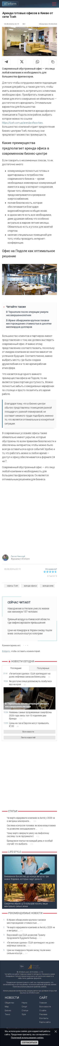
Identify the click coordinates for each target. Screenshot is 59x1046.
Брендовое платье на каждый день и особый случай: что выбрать (30, 842)
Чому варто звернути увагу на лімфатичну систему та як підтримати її (28, 835)
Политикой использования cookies (27, 1037)
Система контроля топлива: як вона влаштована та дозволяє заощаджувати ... (31, 827)
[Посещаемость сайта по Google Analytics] (34, 967)
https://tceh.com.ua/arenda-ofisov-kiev (22, 122)
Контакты (43, 1018)
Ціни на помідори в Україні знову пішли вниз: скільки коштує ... (29, 952)
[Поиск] (48, 3)
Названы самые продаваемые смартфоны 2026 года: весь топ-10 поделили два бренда (30, 715)
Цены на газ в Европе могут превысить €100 (29, 725)
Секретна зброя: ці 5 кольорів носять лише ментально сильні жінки (26, 905)
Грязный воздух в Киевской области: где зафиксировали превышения (29, 621)
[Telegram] (6, 62)
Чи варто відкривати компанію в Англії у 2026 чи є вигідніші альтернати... (31, 819)
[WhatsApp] (37, 62)
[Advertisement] (29, 518)
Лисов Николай (18, 556)
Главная (43, 1003)
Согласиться (29, 1042)
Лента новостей (28, 737)
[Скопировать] (53, 62)
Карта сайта (44, 1022)
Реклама (43, 1014)
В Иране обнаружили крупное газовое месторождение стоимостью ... (26, 921)
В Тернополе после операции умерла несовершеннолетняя (27, 313)
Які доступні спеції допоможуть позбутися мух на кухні (30, 683)
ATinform (10, 4)
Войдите (6, 651)
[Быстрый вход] (42, 3)
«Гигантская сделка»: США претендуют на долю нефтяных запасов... (30, 944)
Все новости (28, 732)
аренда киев (48, 586)
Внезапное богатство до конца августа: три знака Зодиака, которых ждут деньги (26, 877)
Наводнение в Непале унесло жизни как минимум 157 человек (28, 610)
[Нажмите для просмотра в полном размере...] (29, 280)
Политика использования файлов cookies (30, 987)
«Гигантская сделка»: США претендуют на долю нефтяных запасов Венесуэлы (29, 675)
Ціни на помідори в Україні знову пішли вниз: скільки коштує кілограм (30, 632)
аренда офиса (30, 586)
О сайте (42, 1010)
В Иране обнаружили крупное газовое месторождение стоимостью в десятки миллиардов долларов (28, 323)
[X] (22, 62)
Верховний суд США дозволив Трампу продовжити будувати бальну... (26, 936)
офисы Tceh (12, 586)
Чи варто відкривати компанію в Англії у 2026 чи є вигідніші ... (31, 929)
